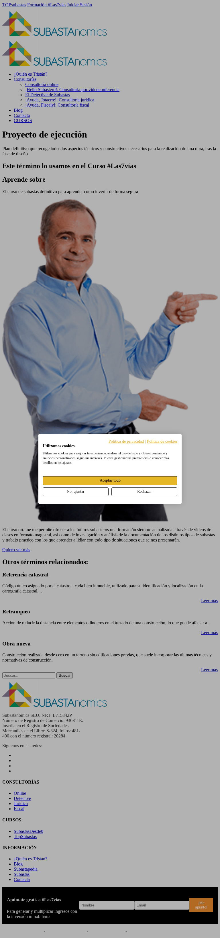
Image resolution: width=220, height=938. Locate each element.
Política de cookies (162, 441)
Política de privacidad (126, 441)
